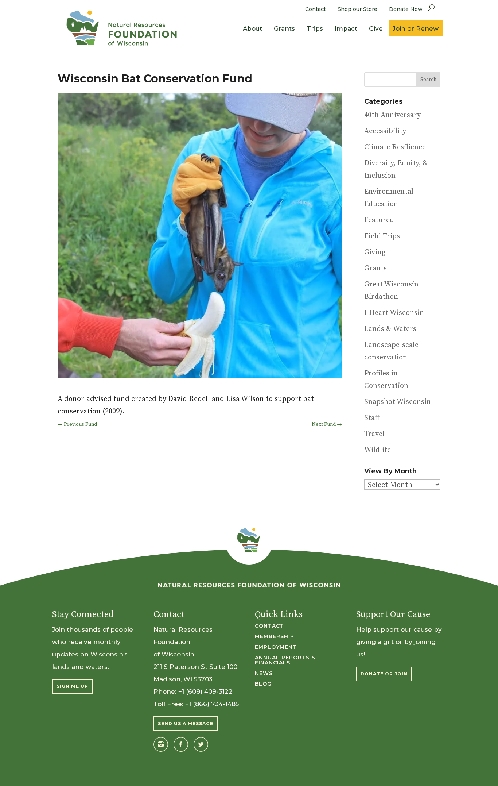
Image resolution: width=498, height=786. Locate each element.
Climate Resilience (395, 147)
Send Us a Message (185, 723)
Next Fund (327, 424)
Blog (263, 684)
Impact (346, 28)
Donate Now (406, 9)
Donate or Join (384, 674)
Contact (315, 9)
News (264, 674)
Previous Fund (77, 424)
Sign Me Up (72, 686)
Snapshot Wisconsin (397, 402)
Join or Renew (416, 28)
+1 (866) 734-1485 (212, 704)
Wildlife (377, 450)
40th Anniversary (392, 115)
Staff (372, 418)
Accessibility (385, 131)
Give (376, 28)
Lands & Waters (390, 329)
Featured (379, 220)
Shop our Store (357, 9)
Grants (284, 28)
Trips (315, 28)
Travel (374, 434)
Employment (276, 647)
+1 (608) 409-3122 (205, 691)
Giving (375, 252)
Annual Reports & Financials (285, 660)
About (252, 28)
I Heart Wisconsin (394, 312)
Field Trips (382, 236)
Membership (274, 637)
